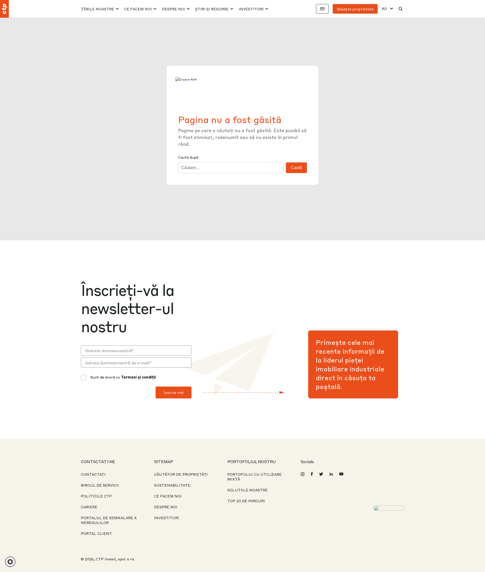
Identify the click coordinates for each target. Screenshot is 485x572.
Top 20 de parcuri (246, 500)
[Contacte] (322, 9)
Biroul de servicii (100, 485)
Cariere (89, 507)
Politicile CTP (96, 496)
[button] (10, 562)
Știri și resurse (212, 9)
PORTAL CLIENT (96, 533)
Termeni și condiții (138, 377)
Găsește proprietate (355, 9)
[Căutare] (400, 8)
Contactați (93, 474)
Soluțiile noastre (247, 490)
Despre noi (173, 9)
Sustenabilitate (172, 485)
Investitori (251, 9)
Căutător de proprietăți (181, 474)
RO (384, 9)
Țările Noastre (97, 9)
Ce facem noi (138, 9)
